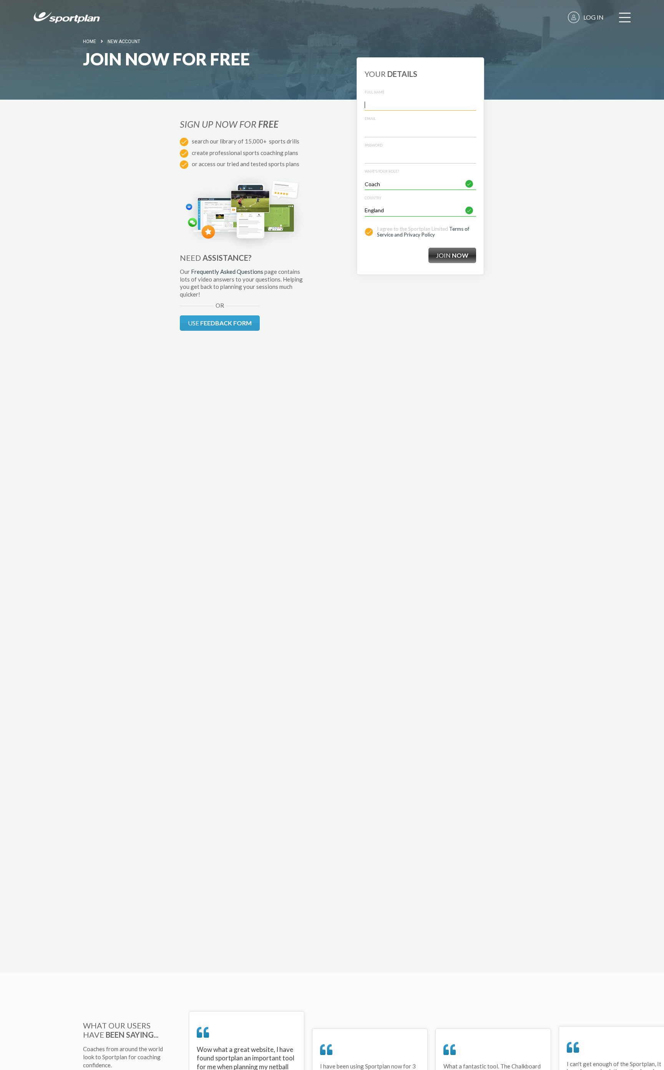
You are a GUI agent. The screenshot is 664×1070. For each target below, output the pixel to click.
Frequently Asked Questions (227, 271)
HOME (89, 41)
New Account (124, 41)
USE (220, 323)
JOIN (452, 255)
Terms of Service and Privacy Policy (423, 232)
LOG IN (593, 17)
